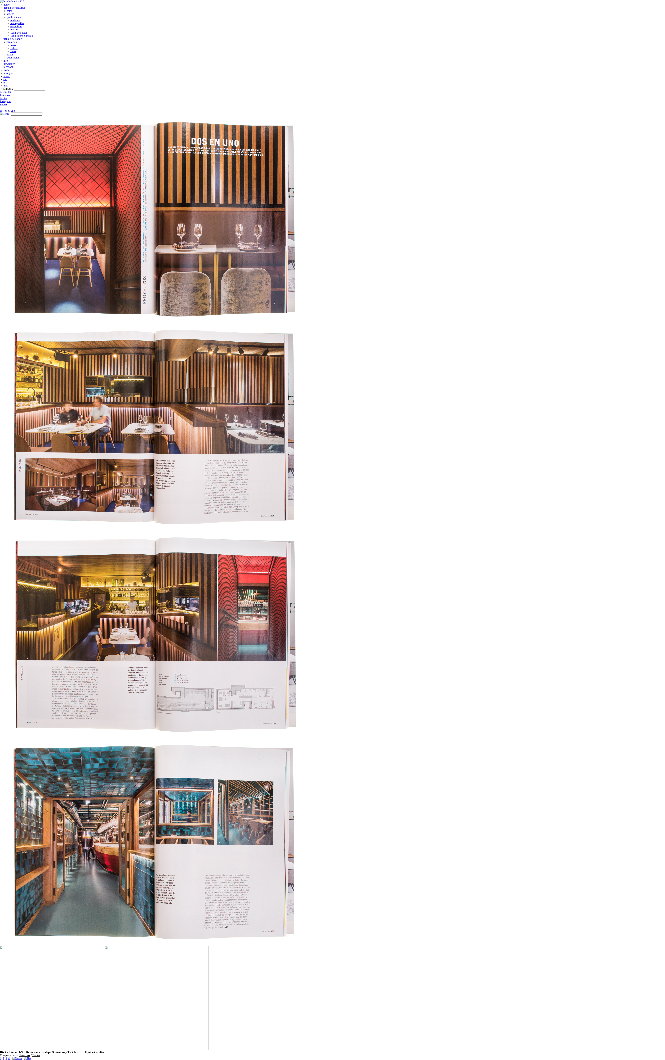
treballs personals (12, 38)
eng (5, 85)
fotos (9, 10)
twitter (6, 70)
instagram (8, 73)
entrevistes (16, 26)
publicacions (14, 17)
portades (15, 20)
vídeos (10, 13)
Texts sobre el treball (21, 35)
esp (5, 82)
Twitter (36, 1055)
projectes (12, 41)
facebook (8, 66)
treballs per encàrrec (14, 7)
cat (5, 79)
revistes (14, 29)
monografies (17, 23)
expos (10, 54)
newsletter (9, 63)
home (6, 4)
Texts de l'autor (18, 32)
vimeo (6, 76)
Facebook (24, 1055)
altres (13, 51)
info (5, 60)
